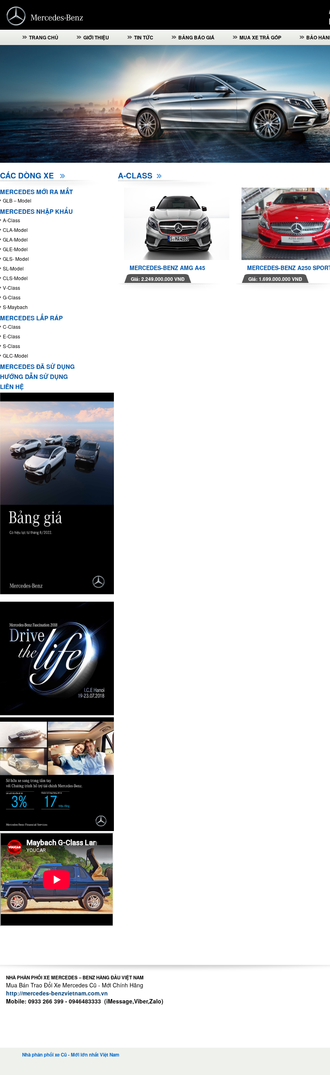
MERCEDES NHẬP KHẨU (36, 211)
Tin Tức (143, 37)
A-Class (11, 220)
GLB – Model (17, 200)
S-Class (11, 345)
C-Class (12, 326)
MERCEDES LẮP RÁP (31, 317)
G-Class (12, 297)
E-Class (11, 336)
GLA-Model (15, 239)
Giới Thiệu (96, 37)
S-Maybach (15, 306)
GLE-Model (15, 249)
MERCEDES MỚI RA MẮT (36, 191)
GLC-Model (15, 355)
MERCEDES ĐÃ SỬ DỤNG (37, 366)
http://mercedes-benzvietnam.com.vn (57, 993)
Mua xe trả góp (260, 37)
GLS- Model (16, 258)
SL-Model (13, 268)
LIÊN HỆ (12, 386)
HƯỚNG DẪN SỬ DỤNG (34, 376)
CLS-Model (15, 277)
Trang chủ (43, 37)
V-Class (11, 287)
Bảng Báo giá (196, 37)
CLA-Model (15, 229)
